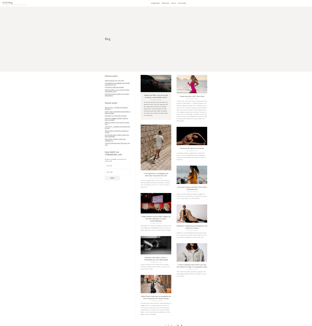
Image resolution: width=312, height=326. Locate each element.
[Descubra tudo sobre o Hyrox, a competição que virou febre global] (156, 245)
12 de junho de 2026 (192, 150)
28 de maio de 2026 (156, 99)
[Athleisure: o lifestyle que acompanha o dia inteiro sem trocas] (192, 213)
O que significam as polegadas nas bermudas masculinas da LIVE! (156, 174)
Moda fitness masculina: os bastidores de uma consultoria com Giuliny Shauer (156, 297)
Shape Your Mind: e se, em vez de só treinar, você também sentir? (156, 96)
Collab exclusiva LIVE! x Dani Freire (192, 96)
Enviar (112, 178)
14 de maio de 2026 (156, 223)
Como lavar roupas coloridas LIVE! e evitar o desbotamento (192, 188)
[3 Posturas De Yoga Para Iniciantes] (192, 136)
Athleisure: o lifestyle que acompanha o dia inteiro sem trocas (192, 227)
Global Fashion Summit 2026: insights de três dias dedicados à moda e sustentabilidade (156, 219)
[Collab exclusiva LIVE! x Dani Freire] (192, 84)
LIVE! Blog (7, 3)
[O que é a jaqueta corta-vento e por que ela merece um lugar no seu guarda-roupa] (192, 252)
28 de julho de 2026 (156, 178)
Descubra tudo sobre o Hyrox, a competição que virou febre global (156, 259)
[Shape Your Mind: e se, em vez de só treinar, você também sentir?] (156, 83)
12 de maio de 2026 (191, 230)
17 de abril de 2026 (192, 269)
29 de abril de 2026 (156, 262)
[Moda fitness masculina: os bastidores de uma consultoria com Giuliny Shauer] (156, 284)
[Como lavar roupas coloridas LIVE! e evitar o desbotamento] (192, 175)
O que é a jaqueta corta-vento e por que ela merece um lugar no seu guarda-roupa (192, 266)
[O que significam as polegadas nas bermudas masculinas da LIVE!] (156, 147)
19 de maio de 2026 (191, 191)
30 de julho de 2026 (192, 98)
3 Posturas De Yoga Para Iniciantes (192, 148)
